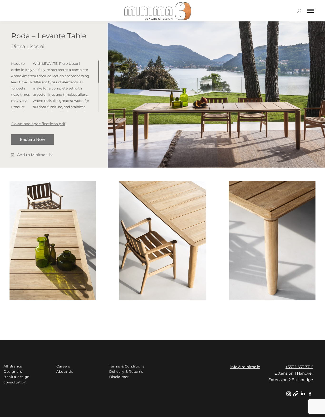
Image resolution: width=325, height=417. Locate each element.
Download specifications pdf (38, 124)
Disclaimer (119, 377)
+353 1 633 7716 (299, 367)
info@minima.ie (245, 367)
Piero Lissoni (27, 46)
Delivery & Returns (126, 371)
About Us (64, 371)
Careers (63, 366)
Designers (13, 371)
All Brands (13, 366)
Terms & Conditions (127, 366)
